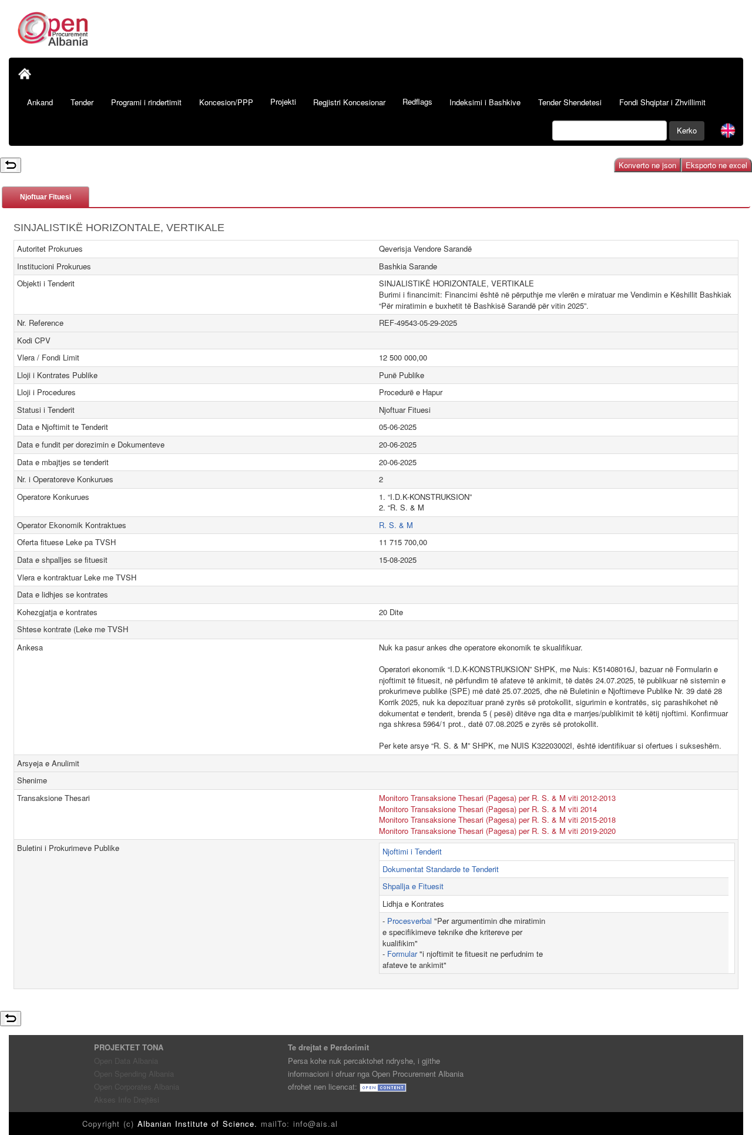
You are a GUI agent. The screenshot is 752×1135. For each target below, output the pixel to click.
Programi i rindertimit (146, 102)
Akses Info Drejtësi (126, 1099)
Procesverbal (409, 920)
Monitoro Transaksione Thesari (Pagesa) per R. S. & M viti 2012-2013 (497, 797)
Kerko (687, 130)
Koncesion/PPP (226, 102)
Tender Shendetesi (570, 102)
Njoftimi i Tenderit (412, 851)
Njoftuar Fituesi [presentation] (45, 197)
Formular (402, 953)
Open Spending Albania (134, 1073)
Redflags (417, 101)
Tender (81, 102)
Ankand (40, 102)
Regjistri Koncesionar (349, 102)
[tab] (45, 196)
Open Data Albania (126, 1060)
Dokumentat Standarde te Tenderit (440, 868)
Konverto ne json (647, 165)
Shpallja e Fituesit (413, 886)
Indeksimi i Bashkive (485, 102)
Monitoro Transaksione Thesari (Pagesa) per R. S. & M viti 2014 (488, 808)
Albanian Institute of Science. (199, 1123)
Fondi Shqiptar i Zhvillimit (662, 102)
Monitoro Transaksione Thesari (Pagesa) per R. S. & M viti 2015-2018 (497, 819)
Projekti (283, 101)
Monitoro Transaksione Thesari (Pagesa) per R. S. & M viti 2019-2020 (497, 830)
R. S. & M (396, 524)
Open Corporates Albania (136, 1086)
